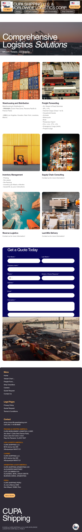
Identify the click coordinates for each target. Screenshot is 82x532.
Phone (10, 274)
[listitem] (21, 97)
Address (11, 282)
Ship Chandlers (9, 385)
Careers (7, 388)
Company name (13, 265)
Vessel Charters (9, 379)
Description (12, 300)
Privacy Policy (9, 405)
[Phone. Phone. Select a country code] (11, 278)
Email (10, 291)
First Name (11, 257)
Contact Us (8, 394)
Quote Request (9, 391)
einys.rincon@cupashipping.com (15, 422)
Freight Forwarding (9, 382)
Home (6, 375)
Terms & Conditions (11, 411)
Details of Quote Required (50, 274)
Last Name (46, 257)
